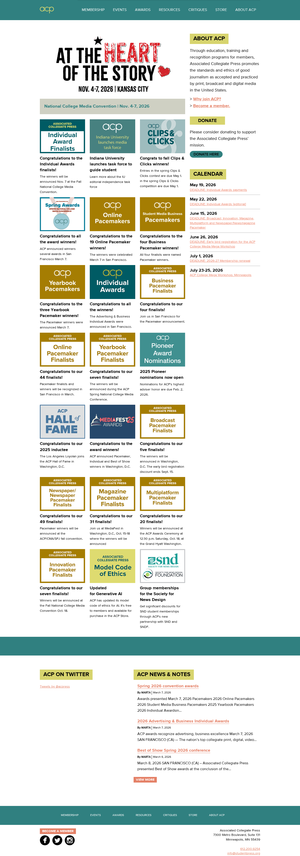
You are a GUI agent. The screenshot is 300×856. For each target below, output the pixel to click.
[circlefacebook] (45, 840)
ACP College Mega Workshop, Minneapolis (220, 275)
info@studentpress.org (243, 853)
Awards (142, 10)
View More (145, 779)
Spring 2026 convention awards (168, 686)
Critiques (197, 10)
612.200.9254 (250, 849)
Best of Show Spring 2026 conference (173, 750)
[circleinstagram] (70, 840)
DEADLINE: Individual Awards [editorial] (218, 204)
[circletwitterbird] (57, 840)
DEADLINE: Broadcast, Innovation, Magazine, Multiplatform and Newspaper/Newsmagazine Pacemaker (222, 223)
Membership (93, 10)
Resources (169, 10)
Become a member (58, 831)
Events (120, 10)
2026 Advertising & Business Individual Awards (183, 721)
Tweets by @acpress (55, 686)
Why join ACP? (207, 99)
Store (221, 10)
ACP (47, 10)
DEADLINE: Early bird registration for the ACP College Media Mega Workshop (222, 244)
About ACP (245, 10)
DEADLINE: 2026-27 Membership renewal (220, 260)
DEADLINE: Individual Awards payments (218, 190)
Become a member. (211, 106)
